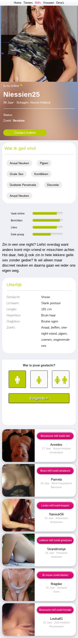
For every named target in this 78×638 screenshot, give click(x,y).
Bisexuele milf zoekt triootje (55, 609)
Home (17, 2)
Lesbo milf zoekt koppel (55, 505)
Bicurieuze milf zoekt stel (55, 436)
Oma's (60, 2)
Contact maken (25, 132)
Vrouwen (48, 2)
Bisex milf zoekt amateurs (55, 470)
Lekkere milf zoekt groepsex (55, 540)
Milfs (38, 2)
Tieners (28, 2)
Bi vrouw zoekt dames (55, 575)
